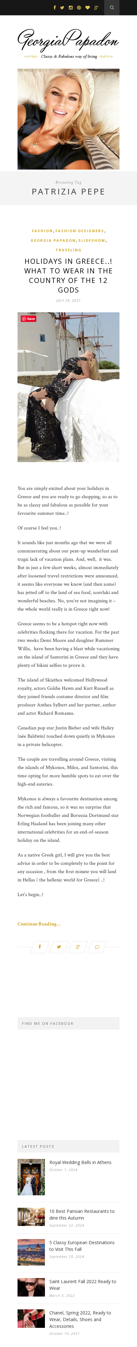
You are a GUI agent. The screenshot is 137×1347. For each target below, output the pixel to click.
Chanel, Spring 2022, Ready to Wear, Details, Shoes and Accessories (80, 1319)
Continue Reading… (39, 924)
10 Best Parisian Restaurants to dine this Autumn (82, 1214)
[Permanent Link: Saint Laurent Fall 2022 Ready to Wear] (31, 1295)
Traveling (68, 249)
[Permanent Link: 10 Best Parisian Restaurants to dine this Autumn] (31, 1224)
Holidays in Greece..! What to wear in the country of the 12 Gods (68, 275)
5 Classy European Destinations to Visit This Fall (82, 1245)
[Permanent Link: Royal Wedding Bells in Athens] (31, 1194)
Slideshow (91, 240)
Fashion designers (79, 230)
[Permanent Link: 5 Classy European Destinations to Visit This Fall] (31, 1264)
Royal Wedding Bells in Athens (80, 1162)
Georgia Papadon (53, 240)
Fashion (42, 230)
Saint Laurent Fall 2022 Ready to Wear (82, 1284)
